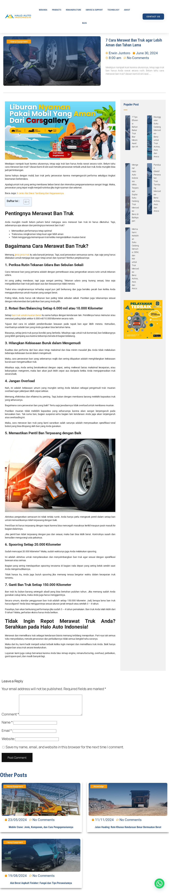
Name (7, 722)
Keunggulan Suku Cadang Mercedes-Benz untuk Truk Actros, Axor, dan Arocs (157, 137)
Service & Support (94, 10)
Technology (113, 10)
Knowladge (99, 786)
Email (7, 730)
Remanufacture (73, 10)
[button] (159, 883)
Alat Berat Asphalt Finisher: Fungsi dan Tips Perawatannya (41, 883)
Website (8, 738)
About (127, 10)
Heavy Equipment (19, 41)
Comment (10, 714)
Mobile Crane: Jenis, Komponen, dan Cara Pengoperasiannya (41, 827)
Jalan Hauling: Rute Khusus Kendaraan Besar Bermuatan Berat (128, 827)
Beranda (43, 10)
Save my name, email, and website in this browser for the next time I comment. (65, 747)
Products (56, 10)
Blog (84, 23)
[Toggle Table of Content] (24, 202)
